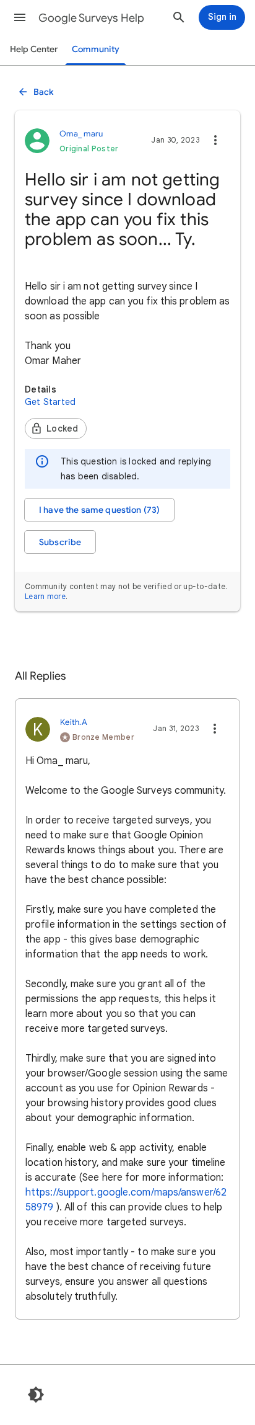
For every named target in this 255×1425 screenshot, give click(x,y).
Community (95, 49)
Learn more (45, 596)
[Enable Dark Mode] (36, 1394)
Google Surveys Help (91, 18)
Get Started (50, 401)
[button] (20, 17)
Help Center (34, 49)
